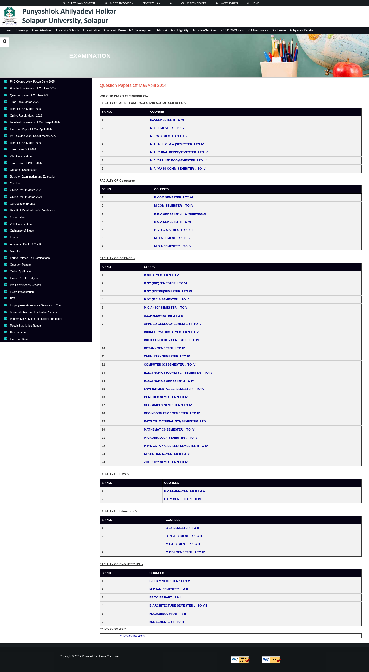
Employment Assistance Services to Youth (36, 305)
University (21, 30)
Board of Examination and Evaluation (33, 176)
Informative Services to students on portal (36, 318)
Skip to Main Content (81, 3)
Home (255, 3)
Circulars (15, 183)
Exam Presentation (22, 291)
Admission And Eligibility (172, 30)
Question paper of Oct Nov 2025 (30, 95)
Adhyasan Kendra (302, 30)
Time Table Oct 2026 (23, 149)
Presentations (18, 332)
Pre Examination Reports (25, 285)
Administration (41, 30)
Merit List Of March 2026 (25, 142)
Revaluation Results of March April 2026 (35, 122)
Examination (91, 30)
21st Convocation (21, 156)
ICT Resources (257, 30)
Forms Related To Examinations (30, 257)
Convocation (17, 217)
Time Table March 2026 (24, 102)
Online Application (21, 271)
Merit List (16, 251)
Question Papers (20, 264)
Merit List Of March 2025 (25, 108)
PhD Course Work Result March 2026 (33, 136)
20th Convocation (21, 224)
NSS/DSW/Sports (232, 30)
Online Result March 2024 (26, 196)
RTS (13, 298)
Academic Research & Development (128, 30)
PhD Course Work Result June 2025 (32, 81)
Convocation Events (22, 203)
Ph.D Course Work (132, 636)
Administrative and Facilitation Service (34, 312)
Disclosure (279, 30)
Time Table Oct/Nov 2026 (26, 163)
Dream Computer (108, 656)
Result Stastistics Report (25, 325)
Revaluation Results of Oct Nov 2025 (33, 88)
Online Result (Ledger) (24, 278)
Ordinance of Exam (22, 230)
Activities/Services (204, 30)
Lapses (14, 237)
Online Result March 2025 (26, 190)
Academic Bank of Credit (25, 244)
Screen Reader (196, 3)
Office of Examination (23, 169)
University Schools (67, 30)
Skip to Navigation (121, 3)
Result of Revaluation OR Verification (33, 210)
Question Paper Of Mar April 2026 (31, 129)
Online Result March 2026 (26, 115)
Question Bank (19, 339)
